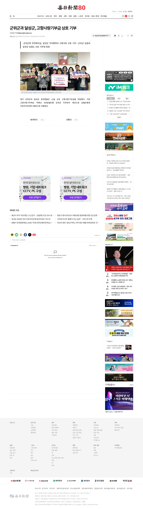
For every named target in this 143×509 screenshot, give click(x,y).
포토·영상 (96, 445)
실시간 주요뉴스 (111, 155)
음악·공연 (12, 450)
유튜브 (72, 119)
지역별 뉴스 (96, 440)
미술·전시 (12, 452)
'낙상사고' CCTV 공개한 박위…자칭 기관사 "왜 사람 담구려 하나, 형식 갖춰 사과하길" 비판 (119, 198)
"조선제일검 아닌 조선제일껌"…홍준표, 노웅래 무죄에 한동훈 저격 (121, 275)
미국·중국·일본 (118, 427)
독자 (53, 460)
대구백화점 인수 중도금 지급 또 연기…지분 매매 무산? (122, 294)
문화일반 (12, 447)
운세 (53, 465)
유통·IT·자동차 (77, 437)
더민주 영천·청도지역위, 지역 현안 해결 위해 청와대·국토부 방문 (80, 222)
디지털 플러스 (110, 384)
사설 (32, 425)
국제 (70, 16)
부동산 (74, 427)
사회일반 (96, 425)
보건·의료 (96, 432)
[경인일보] (57, 481)
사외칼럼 (33, 430)
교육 (94, 435)
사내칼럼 (33, 427)
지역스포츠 (34, 460)
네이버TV (37, 119)
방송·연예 (95, 16)
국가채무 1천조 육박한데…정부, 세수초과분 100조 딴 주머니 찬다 (121, 287)
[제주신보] (127, 481)
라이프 (87, 16)
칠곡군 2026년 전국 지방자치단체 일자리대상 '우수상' (31, 219)
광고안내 (45, 488)
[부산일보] (99, 481)
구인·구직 (75, 435)
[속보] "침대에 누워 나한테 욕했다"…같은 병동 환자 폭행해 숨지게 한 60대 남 (118, 176)
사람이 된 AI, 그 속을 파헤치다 (114, 412)
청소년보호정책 (75, 488)
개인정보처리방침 (87, 488)
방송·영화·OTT (77, 450)
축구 (32, 452)
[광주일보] (71, 481)
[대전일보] (85, 481)
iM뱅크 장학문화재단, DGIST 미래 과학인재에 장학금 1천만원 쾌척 (36, 222)
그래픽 (95, 452)
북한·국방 (54, 432)
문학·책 (12, 455)
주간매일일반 (118, 447)
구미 (11, 473)
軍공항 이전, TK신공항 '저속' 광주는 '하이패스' (122, 111)
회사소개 (37, 488)
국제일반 (116, 425)
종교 (11, 457)
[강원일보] (29, 481)
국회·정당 (54, 430)
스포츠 (80, 16)
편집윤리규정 (98, 488)
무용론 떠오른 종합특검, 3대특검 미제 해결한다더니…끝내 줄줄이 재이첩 (119, 169)
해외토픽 (116, 430)
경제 (60, 16)
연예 (74, 445)
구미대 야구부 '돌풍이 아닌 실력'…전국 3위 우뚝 (74, 219)
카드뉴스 (96, 455)
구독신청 (52, 488)
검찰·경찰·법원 (97, 430)
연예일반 (75, 447)
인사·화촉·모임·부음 (57, 457)
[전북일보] (113, 481)
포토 (94, 450)
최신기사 (40, 16)
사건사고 (96, 427)
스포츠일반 (34, 447)
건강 (53, 455)
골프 (32, 457)
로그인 (125, 11)
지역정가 (54, 435)
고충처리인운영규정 (62, 488)
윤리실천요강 (121, 488)
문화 (75, 16)
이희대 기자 (14, 33)
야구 (32, 450)
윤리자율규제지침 (109, 488)
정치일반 (54, 425)
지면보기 (114, 11)
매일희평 (33, 432)
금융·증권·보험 (77, 430)
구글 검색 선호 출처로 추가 (101, 36)
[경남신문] (43, 481)
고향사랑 (12, 470)
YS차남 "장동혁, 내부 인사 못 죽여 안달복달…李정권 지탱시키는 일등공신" (118, 162)
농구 (32, 455)
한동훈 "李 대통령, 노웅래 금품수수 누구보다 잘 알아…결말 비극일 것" (119, 190)
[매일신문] (16, 481)
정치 (55, 16)
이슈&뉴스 (110, 341)
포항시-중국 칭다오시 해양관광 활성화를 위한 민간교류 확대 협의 (80, 215)
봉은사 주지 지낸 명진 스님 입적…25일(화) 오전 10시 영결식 (33, 215)
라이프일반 (55, 447)
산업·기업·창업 (77, 432)
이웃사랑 (96, 437)
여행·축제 (54, 450)
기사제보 (119, 11)
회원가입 (130, 11)
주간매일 (103, 16)
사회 (65, 16)
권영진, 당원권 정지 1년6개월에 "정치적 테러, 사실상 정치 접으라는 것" (121, 268)
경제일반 (75, 425)
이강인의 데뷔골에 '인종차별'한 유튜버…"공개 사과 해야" (115, 347)
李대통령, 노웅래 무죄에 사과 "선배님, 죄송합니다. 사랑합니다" (122, 281)
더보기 (131, 385)
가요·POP (75, 452)
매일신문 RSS (34, 470)
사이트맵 (129, 488)
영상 (94, 447)
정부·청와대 (55, 427)
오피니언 (49, 16)
